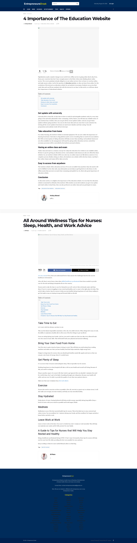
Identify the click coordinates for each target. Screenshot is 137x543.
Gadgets (68, 500)
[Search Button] (77, 3)
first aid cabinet (63, 381)
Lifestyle (68, 516)
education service (60, 188)
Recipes (81, 500)
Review (81, 502)
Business (39, 9)
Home (28, 9)
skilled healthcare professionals (71, 281)
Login (112, 3)
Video (81, 522)
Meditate (43, 312)
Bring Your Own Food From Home (49, 304)
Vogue (81, 524)
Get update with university (47, 98)
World (81, 529)
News (33, 9)
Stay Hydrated (44, 310)
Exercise (43, 308)
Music (68, 520)
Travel (81, 518)
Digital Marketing (55, 514)
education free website (48, 188)
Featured (55, 527)
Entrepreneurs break (55, 522)
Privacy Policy (103, 540)
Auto (56, 500)
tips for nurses (45, 447)
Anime (55, 498)
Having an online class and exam (49, 102)
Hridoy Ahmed (28, 23)
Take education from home (48, 100)
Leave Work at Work (46, 313)
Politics (68, 531)
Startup (81, 508)
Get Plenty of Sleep (46, 306)
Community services (55, 510)
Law (68, 514)
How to (68, 510)
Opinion (68, 9)
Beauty (56, 502)
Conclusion (44, 106)
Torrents (81, 516)
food (55, 531)
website (52, 23)
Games (68, 502)
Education (29, 13)
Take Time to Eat (45, 302)
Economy (55, 516)
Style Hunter (81, 512)
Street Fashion (81, 510)
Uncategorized (81, 520)
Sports (81, 506)
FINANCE (56, 529)
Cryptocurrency (56, 512)
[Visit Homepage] (36, 4)
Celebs (56, 508)
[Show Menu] (24, 9)
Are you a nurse (42, 275)
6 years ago (37, 23)
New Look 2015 (68, 522)
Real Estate (81, 498)
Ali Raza (27, 230)
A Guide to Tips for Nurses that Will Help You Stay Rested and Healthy (59, 315)
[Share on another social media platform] (71, 71)
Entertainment (48, 9)
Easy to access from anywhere (49, 104)
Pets (68, 529)
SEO (81, 504)
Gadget (68, 498)
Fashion (56, 524)
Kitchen (68, 512)
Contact (109, 540)
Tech (56, 9)
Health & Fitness (68, 506)
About (96, 540)
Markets (68, 518)
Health (62, 9)
